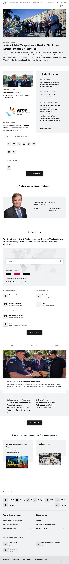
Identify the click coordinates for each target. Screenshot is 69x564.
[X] (19, 142)
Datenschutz (16, 559)
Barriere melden (27, 559)
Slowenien (27, 274)
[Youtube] (9, 150)
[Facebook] (9, 142)
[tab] (13, 345)
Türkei (8, 274)
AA (11, 136)
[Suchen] (60, 261)
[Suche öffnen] (54, 5)
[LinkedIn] (34, 142)
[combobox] (34, 261)
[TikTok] (29, 142)
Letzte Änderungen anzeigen (15, 278)
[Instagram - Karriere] (21, 165)
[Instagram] (24, 142)
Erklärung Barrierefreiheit (41, 559)
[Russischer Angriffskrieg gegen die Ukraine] (34, 364)
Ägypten (16, 274)
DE (57, 2)
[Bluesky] (14, 142)
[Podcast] (14, 150)
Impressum (6, 559)
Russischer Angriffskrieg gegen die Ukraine (23, 381)
